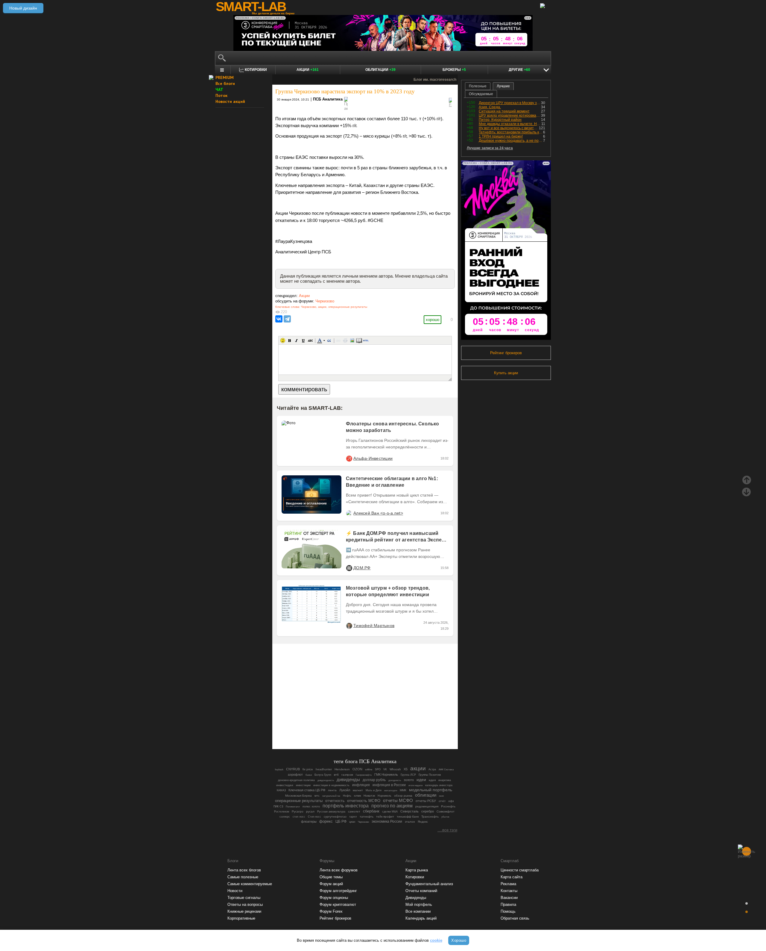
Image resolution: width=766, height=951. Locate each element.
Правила (508, 904)
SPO (378, 769)
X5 (406, 769)
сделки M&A (390, 811)
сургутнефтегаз (335, 816)
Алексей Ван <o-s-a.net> (378, 513)
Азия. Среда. (490, 107)
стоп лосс (299, 816)
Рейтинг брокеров (506, 353)
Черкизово (324, 301)
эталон (410, 821)
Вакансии (509, 897)
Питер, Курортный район (500, 120)
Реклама (508, 884)
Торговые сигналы (243, 897)
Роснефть (448, 806)
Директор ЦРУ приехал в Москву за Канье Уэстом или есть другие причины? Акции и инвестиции (510, 103)
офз (451, 801)
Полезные (478, 86)
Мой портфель (418, 904)
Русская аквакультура (331, 811)
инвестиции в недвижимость (331, 785)
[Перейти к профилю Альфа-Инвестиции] (349, 458)
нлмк (357, 795)
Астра (432, 769)
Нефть (347, 795)
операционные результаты (347, 306)
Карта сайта (511, 877)
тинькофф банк (408, 816)
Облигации (380, 70)
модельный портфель (430, 790)
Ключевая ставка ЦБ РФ (306, 790)
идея (432, 780)
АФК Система (446, 769)
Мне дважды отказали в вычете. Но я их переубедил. (510, 124)
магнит (358, 790)
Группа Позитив (430, 774)
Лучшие (503, 86)
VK (385, 769)
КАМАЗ (281, 790)
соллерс (284, 816)
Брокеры (454, 70)
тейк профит (385, 816)
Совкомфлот (446, 811)
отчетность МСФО (363, 800)
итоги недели (415, 785)
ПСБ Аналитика (328, 99)
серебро (427, 811)
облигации (425, 795)
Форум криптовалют (338, 904)
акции (322, 306)
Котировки (414, 877)
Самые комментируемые (249, 884)
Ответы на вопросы (245, 904)
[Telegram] (287, 318)
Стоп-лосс (314, 816)
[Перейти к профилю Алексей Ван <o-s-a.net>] (349, 513)
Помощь (508, 911)
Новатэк (369, 795)
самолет (354, 811)
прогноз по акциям (392, 805)
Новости (234, 890)
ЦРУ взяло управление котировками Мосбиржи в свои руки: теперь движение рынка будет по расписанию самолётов (510, 115)
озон (441, 795)
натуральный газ (331, 795)
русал (310, 811)
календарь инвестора (438, 785)
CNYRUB (293, 769)
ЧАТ (219, 89)
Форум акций (331, 884)
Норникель (384, 795)
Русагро (297, 811)
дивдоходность (325, 780)
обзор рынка (403, 795)
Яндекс (423, 821)
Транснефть (430, 816)
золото (409, 780)
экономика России (387, 821)
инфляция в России (389, 785)
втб (336, 774)
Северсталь (409, 811)
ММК (403, 790)
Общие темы (331, 877)
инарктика (444, 780)
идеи (421, 779)
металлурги (390, 790)
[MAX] (355, 728)
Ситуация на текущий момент (504, 111)
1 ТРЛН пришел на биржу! (501, 136)
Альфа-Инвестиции (373, 458)
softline (368, 769)
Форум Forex (331, 911)
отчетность (334, 801)
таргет (353, 816)
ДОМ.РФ (362, 567)
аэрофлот (295, 774)
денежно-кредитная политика (296, 780)
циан (352, 821)
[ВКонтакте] (278, 318)
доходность (394, 780)
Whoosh (395, 769)
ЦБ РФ (340, 821)
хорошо (432, 319)
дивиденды (348, 779)
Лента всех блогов (244, 870)
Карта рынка (416, 870)
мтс (317, 795)
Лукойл (344, 790)
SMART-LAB (251, 6)
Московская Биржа (298, 795)
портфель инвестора (346, 805)
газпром (347, 774)
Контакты (509, 890)
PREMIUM (224, 77)
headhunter (324, 769)
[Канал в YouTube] (395, 728)
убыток (445, 816)
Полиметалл (293, 806)
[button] (282, 340)
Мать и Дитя (374, 790)
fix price (308, 769)
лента (332, 790)
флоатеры (309, 821)
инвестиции (303, 785)
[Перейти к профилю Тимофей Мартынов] (349, 626)
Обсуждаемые (481, 94)
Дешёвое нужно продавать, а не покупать (511, 141)
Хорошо (458, 940)
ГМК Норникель (386, 774)
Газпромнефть (364, 774)
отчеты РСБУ (426, 801)
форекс (326, 821)
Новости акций (230, 101)
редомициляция (426, 806)
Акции (308, 70)
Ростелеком (281, 811)
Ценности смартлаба (520, 870)
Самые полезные (242, 877)
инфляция (361, 785)
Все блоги (225, 83)
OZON (357, 769)
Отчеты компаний (421, 890)
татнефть (366, 816)
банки (309, 774)
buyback (279, 769)
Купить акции (506, 373)
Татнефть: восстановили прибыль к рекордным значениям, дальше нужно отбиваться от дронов (511, 132)
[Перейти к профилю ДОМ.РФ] (349, 568)
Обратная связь (515, 918)
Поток (221, 95)
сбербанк (371, 811)
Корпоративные (241, 918)
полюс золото (311, 806)
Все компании (418, 911)
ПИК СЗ (278, 806)
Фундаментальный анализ (429, 884)
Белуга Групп (322, 774)
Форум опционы (334, 897)
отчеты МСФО (398, 800)
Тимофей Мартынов (373, 625)
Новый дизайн (23, 8)
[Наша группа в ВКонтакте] (375, 728)
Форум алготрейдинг (338, 890)
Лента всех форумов (339, 870)
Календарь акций (421, 918)
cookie (436, 940)
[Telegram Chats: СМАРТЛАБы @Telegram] (334, 728)
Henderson (342, 769)
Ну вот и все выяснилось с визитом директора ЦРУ (509, 128)
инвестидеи (284, 785)
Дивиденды (415, 897)
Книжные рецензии (244, 911)
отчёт (442, 801)
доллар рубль (374, 780)
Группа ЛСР (408, 774)
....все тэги (447, 830)
